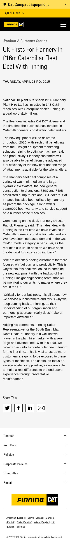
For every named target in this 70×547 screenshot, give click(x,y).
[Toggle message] (66, 4)
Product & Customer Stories (25, 40)
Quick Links (13, 12)
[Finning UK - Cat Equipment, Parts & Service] (14, 25)
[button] (63, 24)
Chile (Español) (24, 522)
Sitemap (21, 527)
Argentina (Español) (16, 518)
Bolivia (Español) (36, 518)
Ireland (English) (42, 522)
